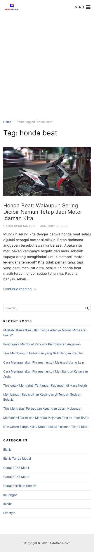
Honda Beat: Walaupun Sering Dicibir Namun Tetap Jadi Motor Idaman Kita (42, 211)
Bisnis (7, 449)
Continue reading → (19, 289)
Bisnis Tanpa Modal (17, 458)
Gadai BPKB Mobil (16, 468)
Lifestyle (9, 513)
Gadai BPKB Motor (19, 226)
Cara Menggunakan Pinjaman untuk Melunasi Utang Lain (43, 362)
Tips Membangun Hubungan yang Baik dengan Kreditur (43, 353)
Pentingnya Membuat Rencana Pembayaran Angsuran (42, 344)
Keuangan (10, 495)
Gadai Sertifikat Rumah (19, 485)
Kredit (7, 504)
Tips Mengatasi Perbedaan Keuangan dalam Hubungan (42, 408)
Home (7, 122)
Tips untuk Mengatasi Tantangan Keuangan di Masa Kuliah (45, 385)
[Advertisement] (47, 63)
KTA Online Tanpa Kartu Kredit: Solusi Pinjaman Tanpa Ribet (46, 426)
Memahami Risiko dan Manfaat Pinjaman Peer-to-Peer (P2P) (46, 417)
